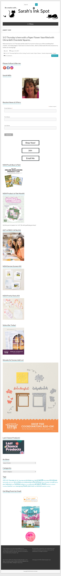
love (28, 484)
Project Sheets (37, 53)
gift (54, 482)
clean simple (5, 482)
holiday (17, 484)
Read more (54, 55)
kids (26, 484)
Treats (54, 53)
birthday (29, 480)
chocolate (46, 480)
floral (35, 482)
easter (22, 482)
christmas (53, 480)
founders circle (48, 482)
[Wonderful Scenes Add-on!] (30, 363)
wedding (48, 486)
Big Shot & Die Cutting (20, 53)
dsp (19, 482)
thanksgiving (19, 486)
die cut (16, 482)
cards (40, 480)
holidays (22, 484)
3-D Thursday (10, 53)
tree (35, 486)
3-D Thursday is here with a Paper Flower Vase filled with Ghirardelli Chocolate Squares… (28, 38)
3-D (6, 53)
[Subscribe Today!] (13, 328)
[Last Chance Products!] (13, 441)
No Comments (8, 55)
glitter (4, 484)
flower (39, 482)
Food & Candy (29, 53)
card (36, 480)
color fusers (11, 482)
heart (13, 484)
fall (32, 482)
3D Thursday (20, 480)
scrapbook (53, 484)
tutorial (39, 486)
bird (25, 480)
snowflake (5, 486)
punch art (48, 484)
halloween (9, 484)
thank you (26, 486)
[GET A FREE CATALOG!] (13, 233)
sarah (6, 51)
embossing (27, 482)
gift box (56, 482)
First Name (7, 117)
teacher (9, 486)
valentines (44, 486)
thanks (14, 486)
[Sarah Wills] (30, 88)
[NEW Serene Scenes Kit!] (13, 269)
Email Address (8, 108)
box (33, 480)
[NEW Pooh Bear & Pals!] (13, 168)
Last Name (7, 125)
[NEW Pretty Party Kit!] (13, 299)
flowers (43, 482)
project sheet (40, 484)
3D (15, 480)
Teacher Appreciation (47, 53)
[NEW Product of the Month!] (13, 196)
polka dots (32, 484)
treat (32, 486)
